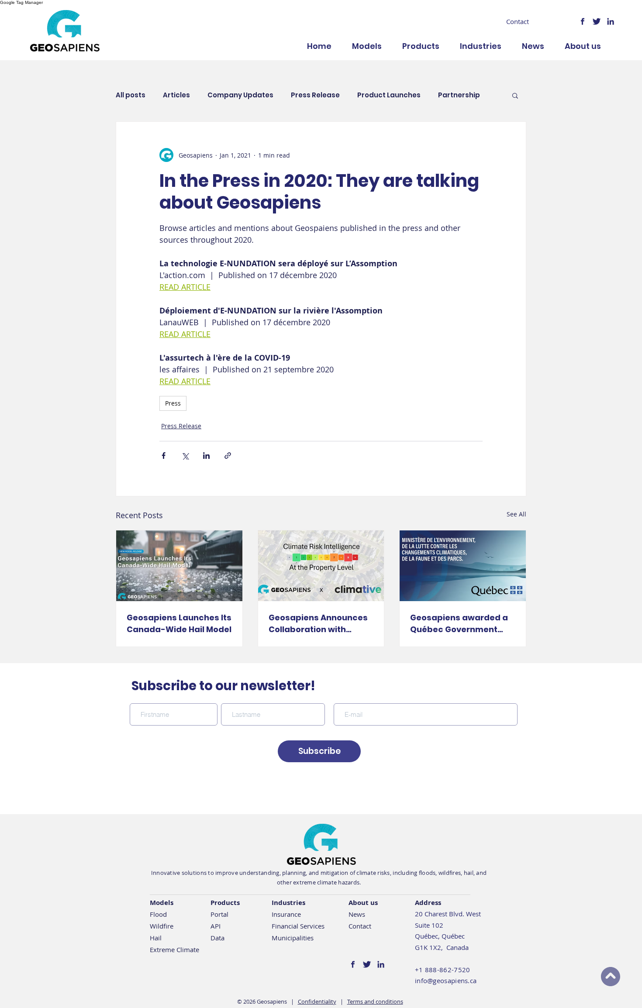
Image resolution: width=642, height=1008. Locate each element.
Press (173, 403)
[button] (515, 95)
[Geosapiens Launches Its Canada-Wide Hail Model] (179, 565)
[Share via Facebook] (163, 455)
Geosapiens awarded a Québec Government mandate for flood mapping (459, 623)
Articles (176, 95)
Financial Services (298, 926)
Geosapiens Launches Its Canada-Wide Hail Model (179, 623)
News (357, 914)
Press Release (315, 95)
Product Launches (389, 95)
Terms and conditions (375, 1001)
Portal (219, 914)
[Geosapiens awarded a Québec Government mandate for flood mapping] (463, 565)
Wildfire (161, 926)
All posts (130, 95)
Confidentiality (317, 1001)
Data (217, 937)
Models (161, 902)
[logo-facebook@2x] (582, 21)
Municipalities (293, 937)
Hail (156, 937)
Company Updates (240, 95)
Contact (360, 926)
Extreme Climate (174, 949)
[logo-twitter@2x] (596, 21)
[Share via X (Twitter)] (185, 455)
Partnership (459, 95)
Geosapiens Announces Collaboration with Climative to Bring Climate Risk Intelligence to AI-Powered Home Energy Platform (320, 623)
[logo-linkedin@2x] (610, 21)
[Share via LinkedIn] (206, 455)
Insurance (286, 914)
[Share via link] (228, 455)
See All (516, 514)
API (216, 926)
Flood (158, 914)
